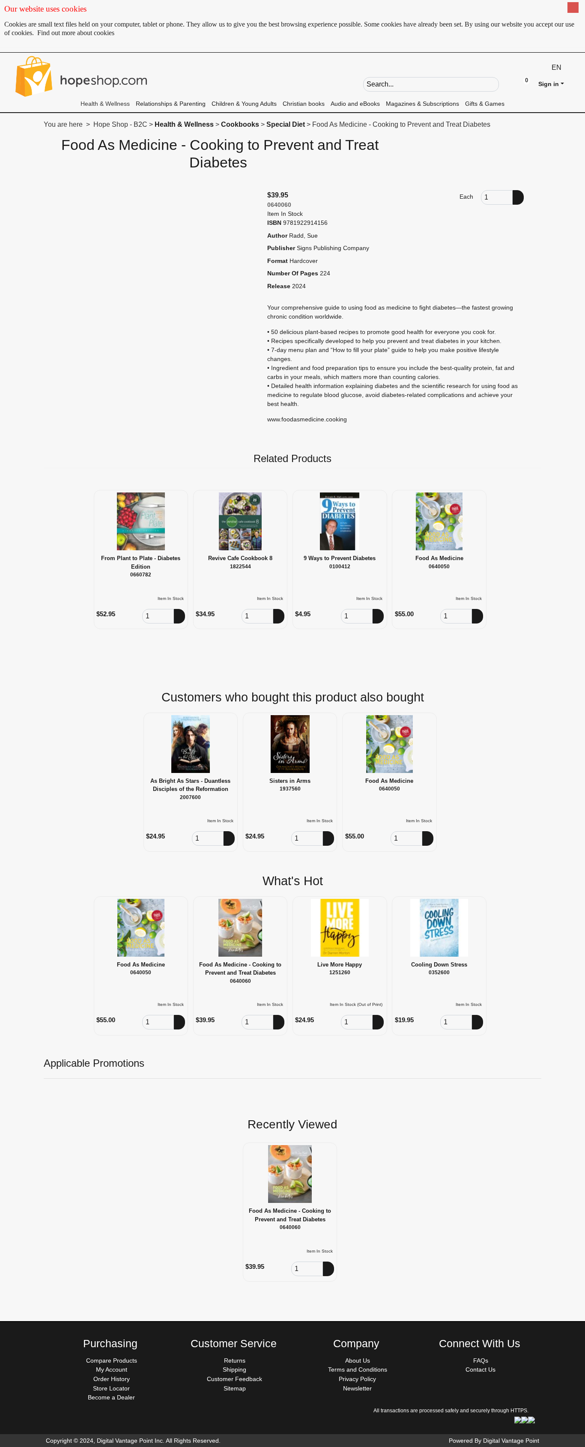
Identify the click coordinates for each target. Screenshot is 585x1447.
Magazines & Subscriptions (422, 103)
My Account (111, 1369)
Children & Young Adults (244, 103)
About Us (357, 1360)
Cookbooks (240, 124)
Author (277, 235)
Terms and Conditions (357, 1369)
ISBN (274, 222)
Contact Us (480, 1369)
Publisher (281, 248)
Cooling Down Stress (439, 964)
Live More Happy (339, 964)
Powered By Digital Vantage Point (494, 1440)
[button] (505, 83)
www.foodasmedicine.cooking (307, 419)
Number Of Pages (292, 273)
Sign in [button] (548, 84)
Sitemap (235, 1388)
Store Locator (111, 1388)
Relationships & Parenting (171, 103)
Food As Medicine (439, 558)
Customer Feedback (234, 1378)
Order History (111, 1378)
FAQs (480, 1360)
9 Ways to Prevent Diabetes (340, 558)
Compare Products (111, 1360)
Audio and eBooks (355, 103)
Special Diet (285, 124)
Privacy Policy (357, 1378)
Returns (234, 1360)
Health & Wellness (105, 103)
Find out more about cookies (75, 32)
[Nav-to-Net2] (81, 76)
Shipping (234, 1369)
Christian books (304, 103)
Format (277, 260)
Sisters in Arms (289, 781)
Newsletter (357, 1388)
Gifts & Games (484, 103)
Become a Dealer (111, 1397)
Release (278, 286)
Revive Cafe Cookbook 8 (240, 558)
